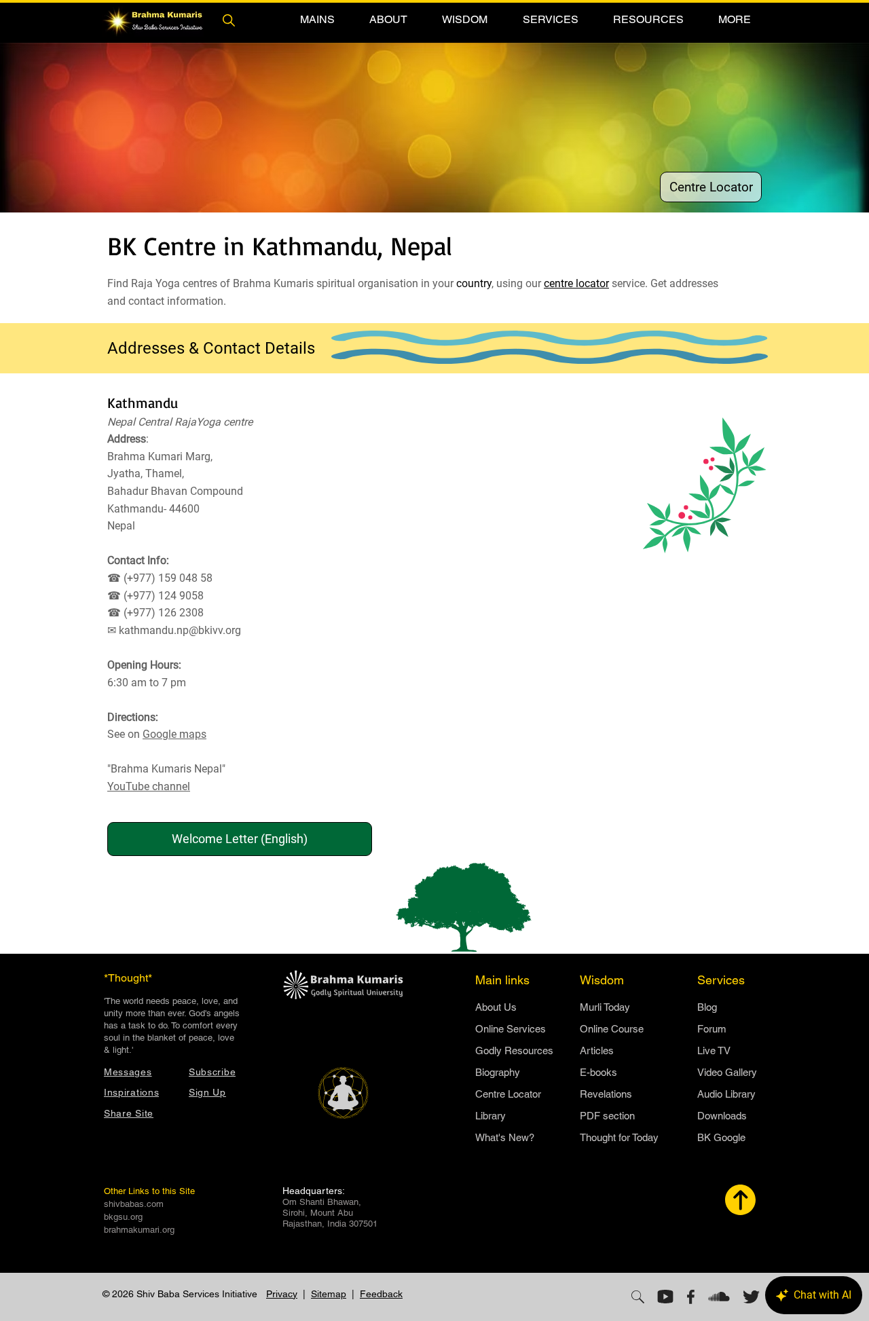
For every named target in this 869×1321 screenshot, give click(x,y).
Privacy (281, 1293)
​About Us (496, 1007)
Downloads (722, 1115)
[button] (317, 19)
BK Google (721, 1137)
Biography (497, 1072)
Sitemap (328, 1293)
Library (490, 1115)
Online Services (510, 1029)
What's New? (504, 1137)
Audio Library (726, 1094)
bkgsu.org (123, 1217)
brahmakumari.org (139, 1230)
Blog (707, 1007)
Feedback (381, 1293)
